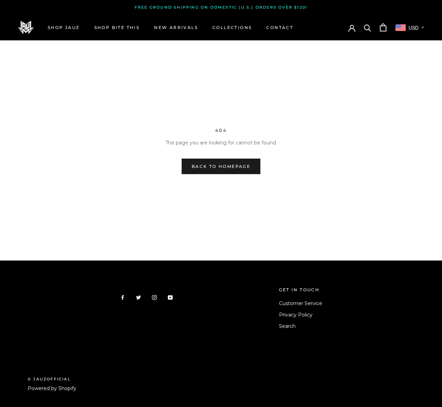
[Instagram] (154, 297)
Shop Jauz (64, 27)
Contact (279, 27)
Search (287, 326)
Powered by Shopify (52, 388)
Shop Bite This (117, 27)
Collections (232, 27)
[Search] (367, 27)
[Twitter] (138, 297)
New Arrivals (176, 27)
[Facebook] (122, 297)
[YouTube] (170, 297)
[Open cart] (383, 27)
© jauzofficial (49, 379)
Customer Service (300, 303)
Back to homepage (221, 166)
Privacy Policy (296, 315)
